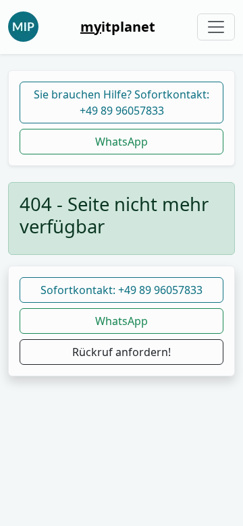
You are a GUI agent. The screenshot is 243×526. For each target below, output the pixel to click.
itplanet (117, 27)
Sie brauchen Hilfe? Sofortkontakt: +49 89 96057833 (121, 102)
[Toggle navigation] (216, 26)
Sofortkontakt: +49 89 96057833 (121, 290)
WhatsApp (121, 141)
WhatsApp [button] (121, 321)
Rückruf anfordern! (121, 352)
